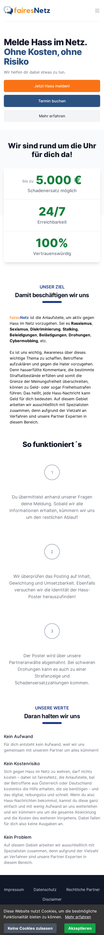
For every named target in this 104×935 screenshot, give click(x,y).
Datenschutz (45, 889)
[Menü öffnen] (97, 10)
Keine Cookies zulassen (30, 928)
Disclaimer (52, 899)
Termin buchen (52, 100)
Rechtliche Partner (83, 889)
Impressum (14, 889)
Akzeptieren (80, 928)
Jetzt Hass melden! (52, 85)
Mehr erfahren (52, 115)
